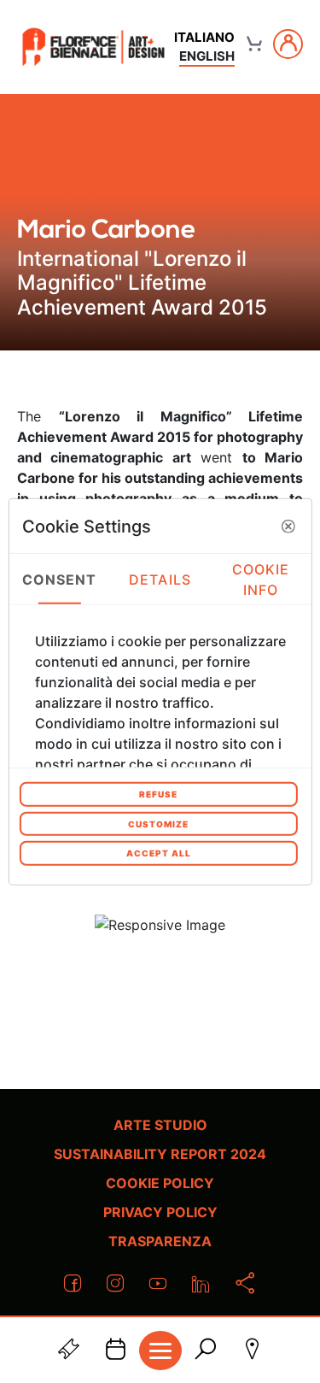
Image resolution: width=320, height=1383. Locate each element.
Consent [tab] (59, 578)
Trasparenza (160, 1241)
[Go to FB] (93, 46)
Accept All (158, 853)
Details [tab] (160, 578)
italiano (204, 37)
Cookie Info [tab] (261, 578)
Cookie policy (160, 1183)
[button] (288, 525)
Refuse (158, 794)
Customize (158, 823)
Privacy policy (160, 1212)
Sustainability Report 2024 (160, 1153)
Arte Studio (160, 1124)
